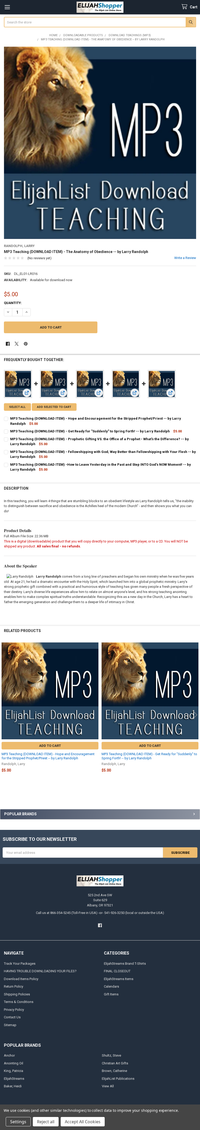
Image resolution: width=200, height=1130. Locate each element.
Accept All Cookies (83, 1122)
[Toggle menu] (7, 7)
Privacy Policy (14, 1010)
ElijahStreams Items (118, 979)
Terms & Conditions (18, 1002)
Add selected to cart (54, 407)
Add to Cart (50, 746)
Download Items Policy (21, 979)
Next (195, 715)
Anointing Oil (13, 1063)
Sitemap (10, 1025)
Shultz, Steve (111, 1055)
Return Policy (13, 986)
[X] (16, 344)
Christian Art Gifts (115, 1063)
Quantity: (13, 303)
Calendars (111, 986)
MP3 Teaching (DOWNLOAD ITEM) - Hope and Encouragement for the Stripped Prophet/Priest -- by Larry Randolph (48, 756)
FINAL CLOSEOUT (117, 971)
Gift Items (111, 994)
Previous (5, 715)
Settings (18, 1122)
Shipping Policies (17, 994)
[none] (100, 143)
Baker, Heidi (13, 1086)
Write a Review (185, 258)
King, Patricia (13, 1071)
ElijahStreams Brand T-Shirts (125, 963)
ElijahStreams (14, 1079)
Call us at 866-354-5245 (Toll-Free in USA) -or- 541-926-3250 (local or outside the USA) (100, 913)
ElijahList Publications (118, 1079)
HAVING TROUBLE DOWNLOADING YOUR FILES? (40, 971)
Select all (17, 407)
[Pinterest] (25, 344)
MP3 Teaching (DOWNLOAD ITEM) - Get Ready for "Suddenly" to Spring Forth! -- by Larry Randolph (90, 431)
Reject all (45, 1122)
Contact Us (12, 1017)
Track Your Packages (19, 963)
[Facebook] (7, 344)
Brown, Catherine (114, 1071)
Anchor (9, 1055)
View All (108, 1086)
